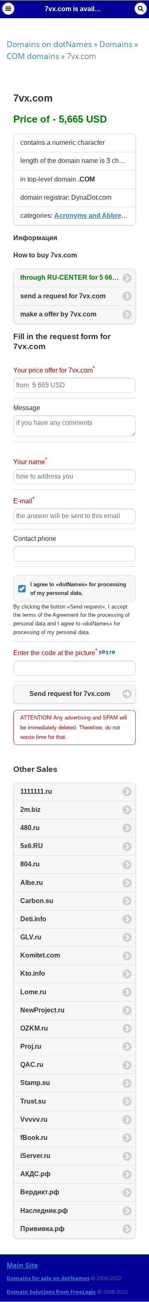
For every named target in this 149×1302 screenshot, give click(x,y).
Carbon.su (36, 900)
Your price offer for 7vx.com (54, 369)
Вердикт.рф (39, 1192)
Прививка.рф (42, 1228)
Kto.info (32, 973)
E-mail (23, 500)
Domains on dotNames (49, 44)
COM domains (33, 55)
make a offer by (58, 314)
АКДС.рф (35, 1173)
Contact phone (34, 538)
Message (26, 407)
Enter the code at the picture (55, 652)
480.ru (30, 827)
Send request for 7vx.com (69, 693)
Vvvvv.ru (34, 1119)
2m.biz (30, 809)
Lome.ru (33, 991)
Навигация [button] (8, 8)
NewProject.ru (42, 1010)
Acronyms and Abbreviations (100, 215)
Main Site (22, 1265)
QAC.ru (31, 1064)
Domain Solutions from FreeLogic (51, 1291)
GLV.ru (30, 937)
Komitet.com (40, 955)
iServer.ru (35, 1155)
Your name (30, 461)
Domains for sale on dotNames (48, 1278)
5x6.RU (31, 845)
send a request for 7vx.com (63, 296)
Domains (115, 44)
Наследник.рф (44, 1210)
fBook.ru (34, 1137)
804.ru (30, 864)
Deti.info (33, 918)
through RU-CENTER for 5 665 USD (77, 277)
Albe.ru (31, 882)
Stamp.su (35, 1082)
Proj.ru (30, 1046)
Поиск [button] (141, 8)
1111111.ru (36, 791)
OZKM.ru (34, 1028)
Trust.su (33, 1101)
